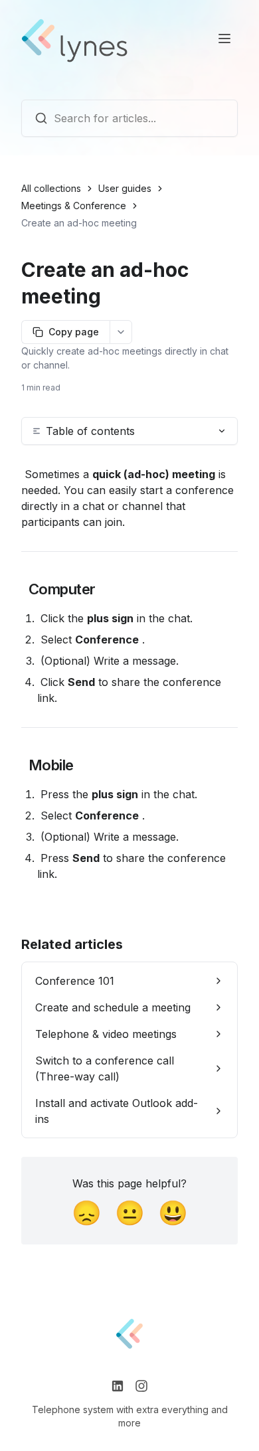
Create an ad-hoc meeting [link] (79, 222)
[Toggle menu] (224, 38)
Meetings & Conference (73, 205)
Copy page (73, 331)
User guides (124, 188)
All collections (51, 188)
